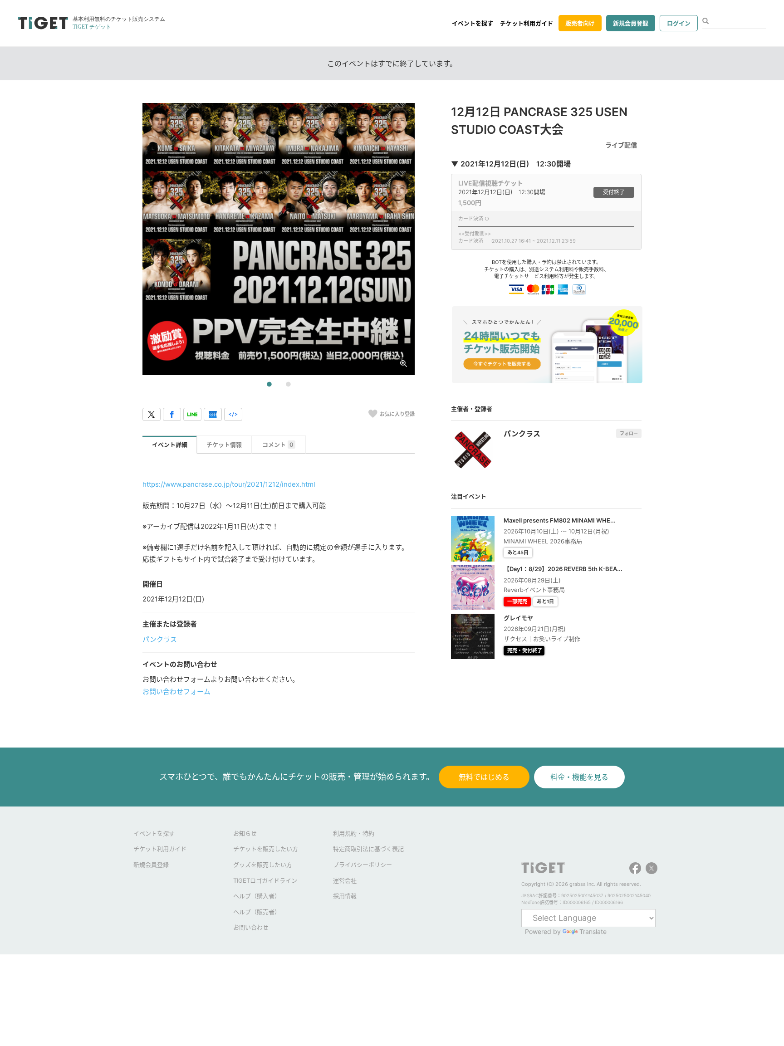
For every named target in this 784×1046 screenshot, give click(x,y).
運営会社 (345, 880)
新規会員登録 (630, 23)
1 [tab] (269, 385)
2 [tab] (288, 385)
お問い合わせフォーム (176, 691)
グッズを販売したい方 (262, 864)
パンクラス (159, 639)
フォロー (629, 433)
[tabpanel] (278, 239)
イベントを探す (472, 23)
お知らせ (245, 833)
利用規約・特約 (353, 833)
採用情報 (345, 895)
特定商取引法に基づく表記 (368, 848)
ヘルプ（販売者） (256, 911)
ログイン (679, 23)
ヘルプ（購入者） (256, 895)
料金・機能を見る (579, 777)
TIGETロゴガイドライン (265, 880)
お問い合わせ (251, 927)
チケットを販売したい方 (265, 848)
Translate (593, 931)
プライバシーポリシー (362, 864)
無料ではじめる (484, 777)
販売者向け (580, 23)
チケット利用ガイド (526, 23)
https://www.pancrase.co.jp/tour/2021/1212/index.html (228, 484)
